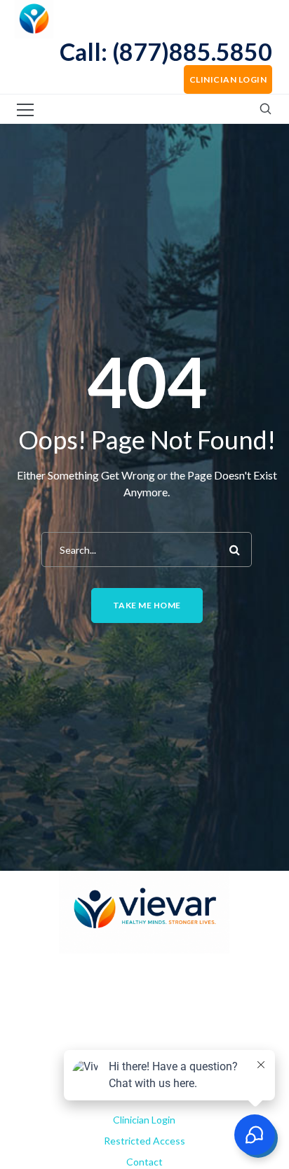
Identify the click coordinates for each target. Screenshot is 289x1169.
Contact (144, 1162)
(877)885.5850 (192, 51)
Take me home (147, 605)
